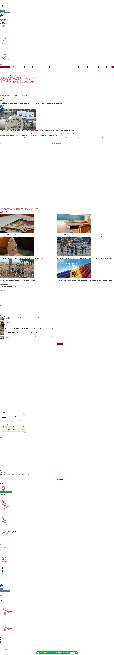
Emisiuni (3, 504)
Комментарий (2, 290)
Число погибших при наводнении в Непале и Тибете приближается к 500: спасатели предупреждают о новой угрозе (21, 74)
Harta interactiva (4, 555)
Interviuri (5, 509)
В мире (3, 27)
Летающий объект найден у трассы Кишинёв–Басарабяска (10, 77)
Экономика (4, 29)
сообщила (34, 130)
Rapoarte (3, 535)
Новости (3, 25)
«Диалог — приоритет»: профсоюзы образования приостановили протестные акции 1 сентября (17, 82)
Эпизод (5, 36)
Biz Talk (5, 38)
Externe (3, 499)
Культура (3, 40)
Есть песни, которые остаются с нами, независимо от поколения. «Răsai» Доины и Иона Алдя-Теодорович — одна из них (21, 76)
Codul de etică (4, 534)
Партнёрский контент (5, 41)
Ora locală (5, 507)
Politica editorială (5, 533)
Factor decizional (6, 506)
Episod (5, 508)
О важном (5, 610)
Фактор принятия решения (8, 52)
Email (1, 305)
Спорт (3, 30)
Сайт (1, 308)
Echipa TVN (4, 485)
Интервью (5, 37)
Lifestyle (3, 501)
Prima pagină (2, 95)
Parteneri (3, 486)
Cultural (3, 502)
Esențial (5, 505)
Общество (3, 26)
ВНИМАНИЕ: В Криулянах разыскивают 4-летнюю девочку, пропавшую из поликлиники (15, 79)
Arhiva (3, 556)
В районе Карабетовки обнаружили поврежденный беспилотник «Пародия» (13, 75)
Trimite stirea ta (4, 557)
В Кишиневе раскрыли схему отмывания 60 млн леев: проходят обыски (12, 80)
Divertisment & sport (5, 503)
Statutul (3, 536)
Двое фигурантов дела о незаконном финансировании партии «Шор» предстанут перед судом (17, 70)
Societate (3, 514)
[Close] (76, 652)
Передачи (3, 31)
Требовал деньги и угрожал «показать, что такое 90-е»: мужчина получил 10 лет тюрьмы (16, 83)
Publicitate (3, 487)
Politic (3, 498)
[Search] (1, 581)
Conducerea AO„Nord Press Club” (7, 532)
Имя (1, 301)
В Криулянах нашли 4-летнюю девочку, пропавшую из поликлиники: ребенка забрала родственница (17, 78)
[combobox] (57, 578)
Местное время (6, 35)
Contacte (3, 554)
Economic (3, 500)
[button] (57, 42)
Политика (3, 28)
